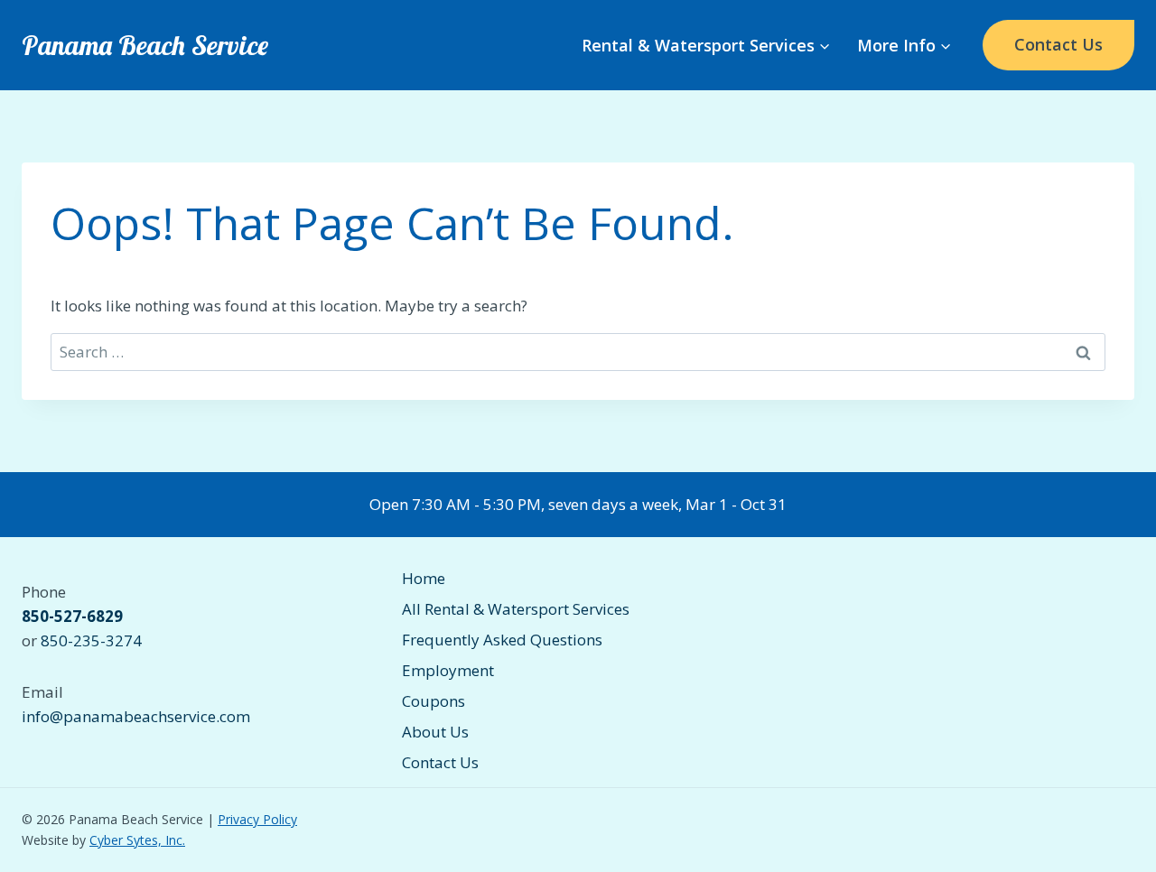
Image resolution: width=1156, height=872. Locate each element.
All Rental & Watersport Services (515, 608)
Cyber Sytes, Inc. (137, 840)
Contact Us (1058, 44)
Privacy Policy (257, 819)
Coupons (433, 701)
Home (423, 578)
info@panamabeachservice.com (136, 716)
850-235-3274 (91, 640)
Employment (448, 670)
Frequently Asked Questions (502, 639)
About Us (435, 731)
